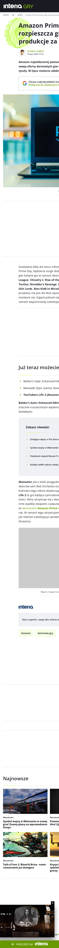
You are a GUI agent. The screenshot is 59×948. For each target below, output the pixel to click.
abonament (29, 508)
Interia (6, 15)
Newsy (20, 15)
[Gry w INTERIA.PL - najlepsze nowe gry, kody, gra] (28, 6)
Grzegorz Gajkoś (35, 51)
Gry (13, 15)
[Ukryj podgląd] (52, 903)
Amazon (26, 633)
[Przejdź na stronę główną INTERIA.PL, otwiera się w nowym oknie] (13, 6)
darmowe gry (45, 633)
